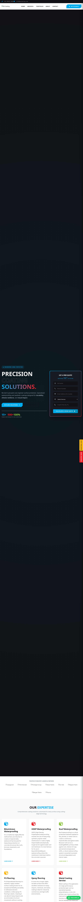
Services (30, 6)
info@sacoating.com (22, 1)
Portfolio (39, 6)
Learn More (7, 861)
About (48, 6)
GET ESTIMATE (75, 6)
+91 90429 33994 (8, 1)
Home (23, 6)
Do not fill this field (51, 376)
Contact (55, 6)
